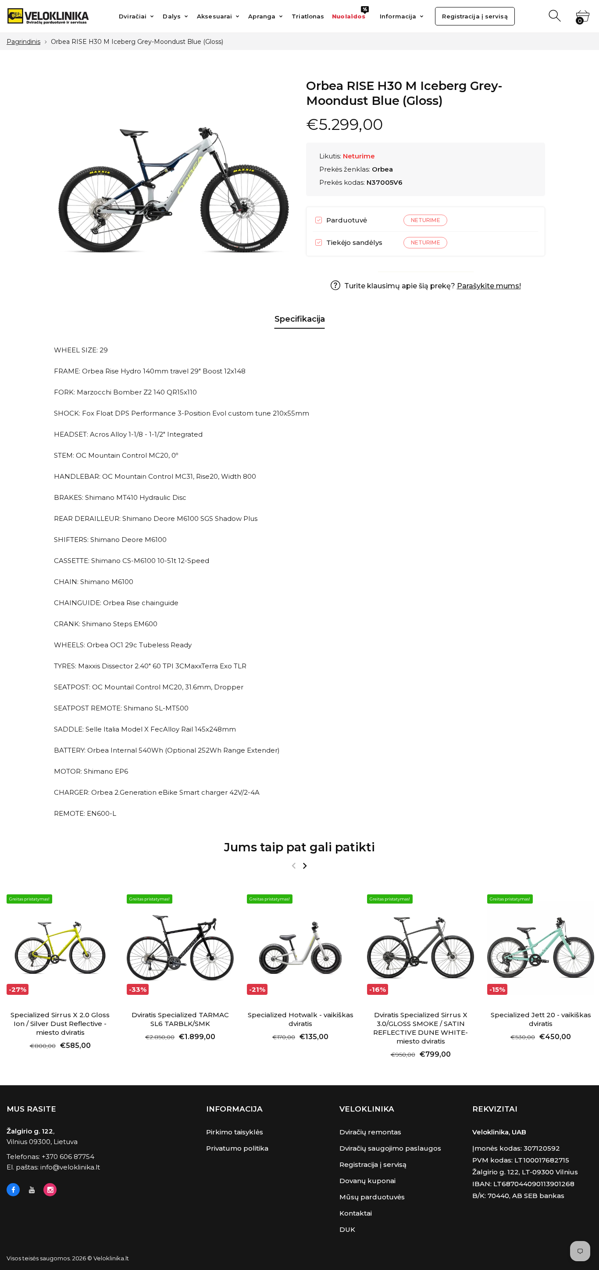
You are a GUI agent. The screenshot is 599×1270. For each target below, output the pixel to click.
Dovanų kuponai (367, 1181)
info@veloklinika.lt (70, 1167)
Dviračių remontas (370, 1132)
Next (304, 865)
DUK (347, 1229)
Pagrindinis (23, 42)
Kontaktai (355, 1213)
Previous (294, 865)
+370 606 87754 (68, 1156)
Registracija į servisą (372, 1164)
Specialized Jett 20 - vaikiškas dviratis (541, 1019)
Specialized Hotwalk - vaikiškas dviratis (300, 1019)
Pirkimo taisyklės (234, 1132)
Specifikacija (300, 319)
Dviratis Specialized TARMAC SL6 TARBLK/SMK (180, 1019)
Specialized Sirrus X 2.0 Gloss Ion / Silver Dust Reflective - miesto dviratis (60, 1024)
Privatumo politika (237, 1148)
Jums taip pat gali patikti (299, 847)
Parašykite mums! (489, 286)
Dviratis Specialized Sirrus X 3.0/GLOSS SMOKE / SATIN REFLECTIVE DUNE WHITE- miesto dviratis (420, 1028)
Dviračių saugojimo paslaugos (390, 1148)
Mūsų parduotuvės (372, 1197)
